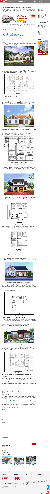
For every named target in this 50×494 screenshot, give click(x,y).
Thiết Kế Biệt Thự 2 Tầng (42, 18)
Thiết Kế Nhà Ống (40, 12)
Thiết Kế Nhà (40, 9)
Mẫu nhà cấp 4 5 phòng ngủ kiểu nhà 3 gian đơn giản (10, 30)
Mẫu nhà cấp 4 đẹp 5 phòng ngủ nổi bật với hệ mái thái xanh (12, 29)
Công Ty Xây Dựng (40, 477)
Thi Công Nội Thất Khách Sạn (42, 480)
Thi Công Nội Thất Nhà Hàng (42, 481)
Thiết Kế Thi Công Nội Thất (32, 1)
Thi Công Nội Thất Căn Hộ (42, 28)
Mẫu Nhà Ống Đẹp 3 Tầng (30, 483)
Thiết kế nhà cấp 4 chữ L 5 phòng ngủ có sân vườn (10, 33)
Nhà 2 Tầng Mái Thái (29, 481)
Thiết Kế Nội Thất (40, 10)
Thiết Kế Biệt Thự (40, 17)
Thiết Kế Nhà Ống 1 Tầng (42, 14)
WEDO (11, 1)
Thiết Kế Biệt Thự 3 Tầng (42, 19)
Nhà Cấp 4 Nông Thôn (29, 480)
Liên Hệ (18, 5)
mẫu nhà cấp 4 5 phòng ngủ (13, 400)
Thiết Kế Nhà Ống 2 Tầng (42, 15)
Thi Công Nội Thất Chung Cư (42, 27)
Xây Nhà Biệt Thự (40, 31)
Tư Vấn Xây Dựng (12, 5)
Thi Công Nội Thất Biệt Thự (42, 26)
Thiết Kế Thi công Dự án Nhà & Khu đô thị (20, 1)
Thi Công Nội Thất (40, 25)
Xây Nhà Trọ (40, 34)
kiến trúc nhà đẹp (19, 44)
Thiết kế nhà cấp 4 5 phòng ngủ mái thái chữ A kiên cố (11, 34)
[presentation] (19, 467)
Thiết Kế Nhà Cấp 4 (41, 11)
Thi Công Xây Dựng (40, 1)
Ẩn (14, 27)
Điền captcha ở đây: (5, 436)
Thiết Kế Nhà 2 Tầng (41, 16)
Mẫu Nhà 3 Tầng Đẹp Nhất (30, 484)
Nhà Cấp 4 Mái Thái (29, 477)
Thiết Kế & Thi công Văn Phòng (43, 21)
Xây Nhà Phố (40, 32)
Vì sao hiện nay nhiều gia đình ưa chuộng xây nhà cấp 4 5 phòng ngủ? (13, 35)
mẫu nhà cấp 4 (14, 260)
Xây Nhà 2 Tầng (40, 33)
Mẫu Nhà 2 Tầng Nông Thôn (30, 482)
